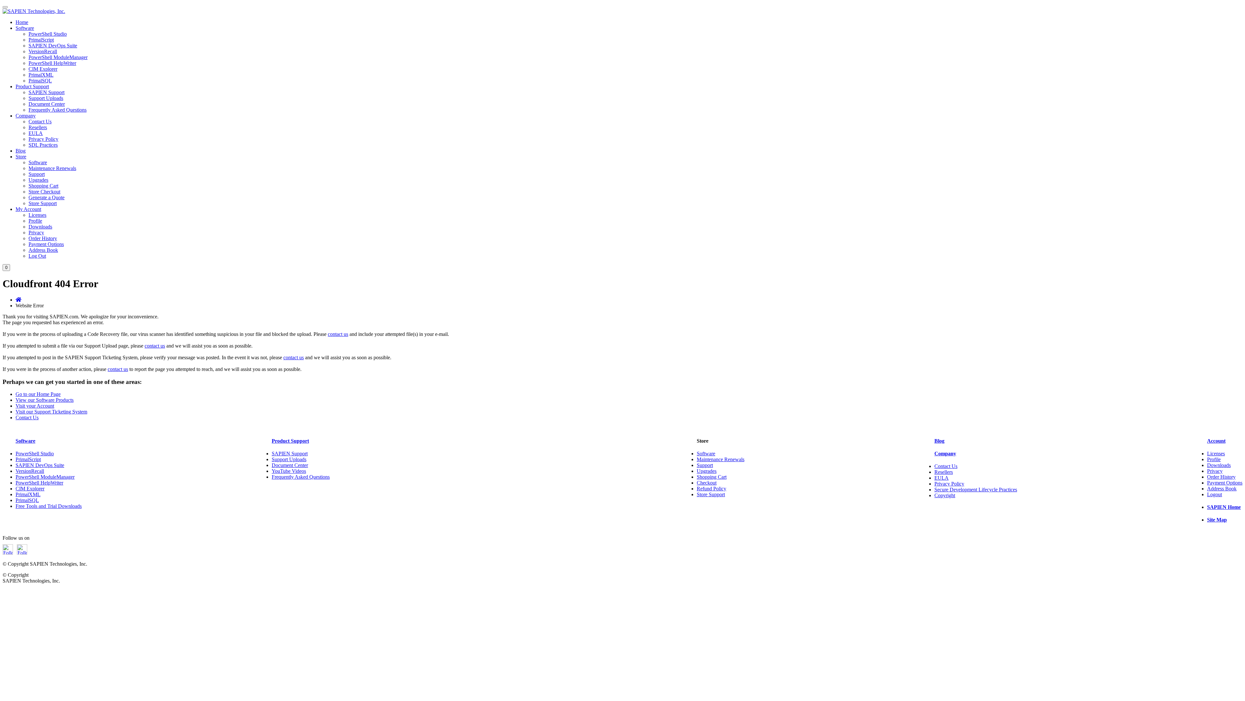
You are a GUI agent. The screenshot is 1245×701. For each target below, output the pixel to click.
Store (21, 156)
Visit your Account (35, 406)
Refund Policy (711, 488)
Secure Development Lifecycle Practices (975, 489)
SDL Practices (43, 145)
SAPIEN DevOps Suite (53, 45)
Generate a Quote (47, 197)
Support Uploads (46, 98)
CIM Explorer (43, 69)
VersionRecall (43, 51)
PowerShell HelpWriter (52, 63)
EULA (36, 133)
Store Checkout (44, 191)
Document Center (47, 104)
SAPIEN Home (1224, 507)
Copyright (944, 495)
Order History (43, 238)
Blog (21, 151)
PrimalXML (41, 75)
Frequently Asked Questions (58, 110)
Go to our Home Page (38, 394)
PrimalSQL (40, 80)
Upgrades (38, 180)
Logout (1214, 494)
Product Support (32, 86)
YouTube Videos (289, 471)
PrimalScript (41, 40)
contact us (338, 334)
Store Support (43, 203)
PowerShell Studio (48, 34)
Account (1216, 441)
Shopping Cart (43, 186)
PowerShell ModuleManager (58, 57)
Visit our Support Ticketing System (51, 411)
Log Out (37, 256)
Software (25, 28)
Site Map (1217, 520)
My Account (28, 209)
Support (37, 174)
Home (22, 22)
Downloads (40, 226)
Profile (35, 221)
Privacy (36, 232)
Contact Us (40, 121)
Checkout (707, 483)
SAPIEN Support (47, 92)
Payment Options (46, 244)
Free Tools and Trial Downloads (49, 506)
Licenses (37, 215)
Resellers (38, 127)
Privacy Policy (43, 139)
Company (26, 115)
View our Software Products (45, 400)
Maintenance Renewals (52, 168)
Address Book (43, 250)
